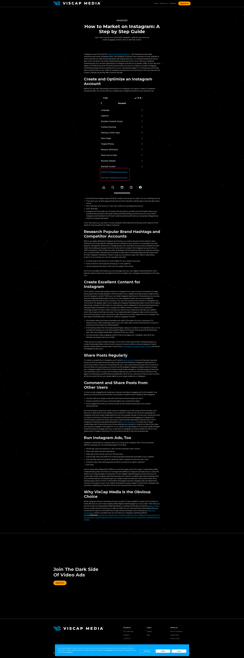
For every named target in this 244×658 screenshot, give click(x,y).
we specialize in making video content (136, 346)
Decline (163, 651)
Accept (179, 651)
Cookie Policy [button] (109, 650)
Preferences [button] (69, 652)
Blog (148, 635)
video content (153, 506)
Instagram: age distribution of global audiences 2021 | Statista (120, 515)
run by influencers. (129, 422)
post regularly (129, 360)
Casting (149, 631)
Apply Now (184, 3)
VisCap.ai (126, 635)
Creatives (172, 3)
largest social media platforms (118, 54)
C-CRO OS (126, 638)
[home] (77, 3)
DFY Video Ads (128, 631)
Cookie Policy (174, 635)
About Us (163, 3)
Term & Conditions (176, 631)
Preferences (147, 651)
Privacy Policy (174, 638)
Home (156, 3)
